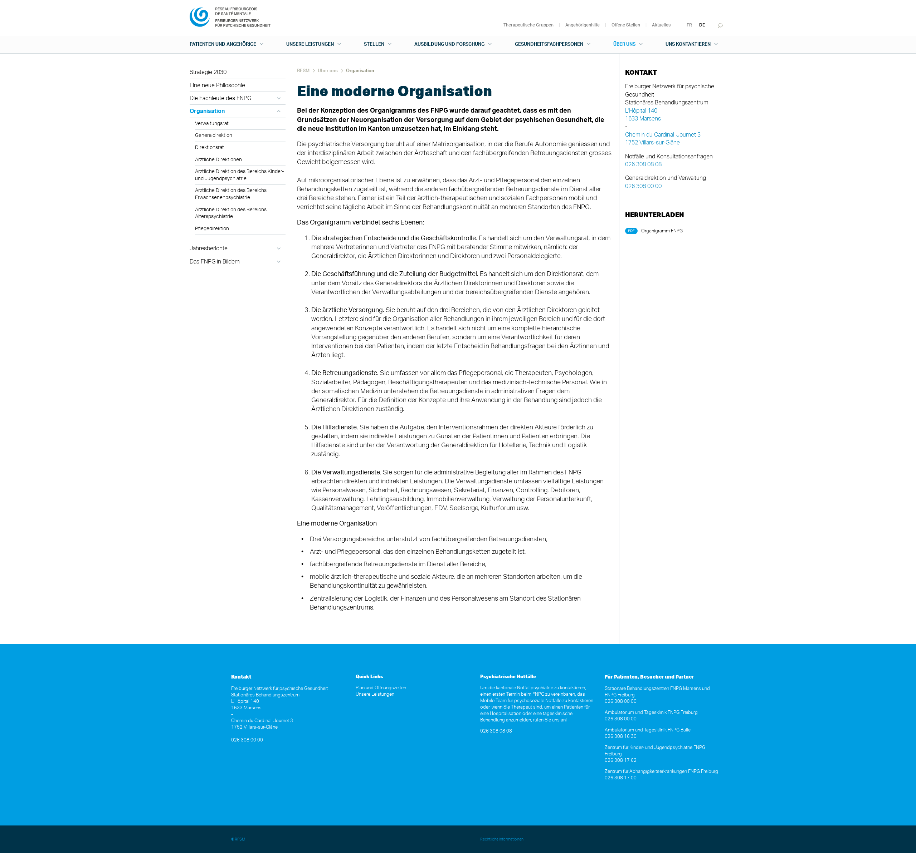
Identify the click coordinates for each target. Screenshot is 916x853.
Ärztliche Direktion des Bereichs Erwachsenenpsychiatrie (231, 194)
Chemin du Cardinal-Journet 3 (663, 135)
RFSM (303, 71)
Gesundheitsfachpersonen (549, 44)
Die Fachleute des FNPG (220, 98)
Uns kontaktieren (688, 44)
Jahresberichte (209, 248)
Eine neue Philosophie (217, 85)
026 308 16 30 (621, 736)
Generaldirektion (213, 135)
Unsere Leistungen (310, 44)
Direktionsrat (209, 147)
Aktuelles (661, 25)
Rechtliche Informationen (501, 839)
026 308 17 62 (621, 760)
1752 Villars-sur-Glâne (652, 143)
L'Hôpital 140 (641, 111)
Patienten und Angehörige (223, 44)
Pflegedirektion (212, 228)
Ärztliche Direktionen (218, 159)
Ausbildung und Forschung (449, 44)
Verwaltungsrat (212, 123)
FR (689, 25)
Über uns (624, 44)
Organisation (207, 111)
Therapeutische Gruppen (528, 25)
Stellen (374, 44)
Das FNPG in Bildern (215, 262)
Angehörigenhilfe (582, 25)
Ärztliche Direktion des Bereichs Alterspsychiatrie (231, 213)
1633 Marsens (643, 119)
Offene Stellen (626, 25)
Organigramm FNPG (662, 231)
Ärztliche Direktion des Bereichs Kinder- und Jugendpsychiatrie (239, 175)
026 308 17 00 (621, 778)
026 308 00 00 (643, 186)
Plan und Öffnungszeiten (381, 688)
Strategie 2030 (208, 72)
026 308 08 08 (643, 164)
